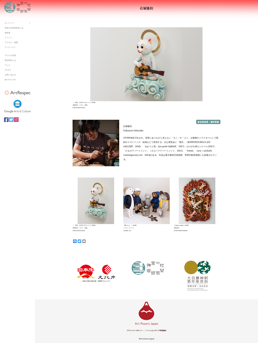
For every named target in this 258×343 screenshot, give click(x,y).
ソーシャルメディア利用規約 (155, 330)
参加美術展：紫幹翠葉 (208, 121)
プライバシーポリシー (135, 330)
